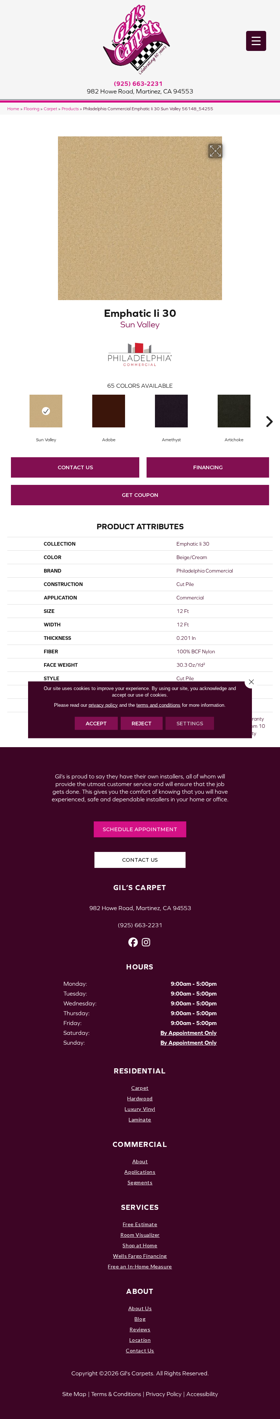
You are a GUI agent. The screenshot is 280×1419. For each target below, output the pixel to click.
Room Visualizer (140, 1235)
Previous (10, 410)
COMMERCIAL (140, 1144)
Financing (208, 467)
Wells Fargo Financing (140, 1256)
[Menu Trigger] (256, 41)
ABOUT (140, 1291)
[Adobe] (108, 411)
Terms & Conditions (116, 1394)
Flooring (31, 108)
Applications (139, 1172)
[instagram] (146, 942)
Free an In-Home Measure (140, 1266)
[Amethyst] (171, 411)
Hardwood (140, 1098)
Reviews (139, 1329)
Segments (140, 1182)
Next (269, 410)
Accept (96, 723)
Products (70, 108)
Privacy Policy (164, 1394)
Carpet (50, 108)
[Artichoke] (234, 411)
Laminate (140, 1119)
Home (13, 108)
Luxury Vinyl (140, 1109)
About (140, 1161)
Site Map (74, 1394)
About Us (140, 1308)
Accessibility (202, 1394)
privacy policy (103, 704)
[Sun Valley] (46, 411)
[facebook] (133, 942)
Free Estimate (140, 1224)
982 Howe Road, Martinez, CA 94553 (140, 91)
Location (140, 1340)
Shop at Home (139, 1245)
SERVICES (140, 1207)
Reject (142, 723)
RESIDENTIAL (140, 1071)
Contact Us (75, 467)
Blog (140, 1319)
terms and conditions (158, 704)
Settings (189, 723)
